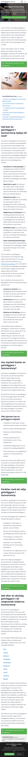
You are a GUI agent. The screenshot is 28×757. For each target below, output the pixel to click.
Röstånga (6, 666)
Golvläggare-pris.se (8, 2)
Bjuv (4, 649)
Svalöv (5, 672)
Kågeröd (6, 656)
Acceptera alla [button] (9, 754)
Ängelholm (6, 659)
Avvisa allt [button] (19, 754)
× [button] (26, 743)
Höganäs (6, 675)
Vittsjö (5, 669)
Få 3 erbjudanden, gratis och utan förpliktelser (14, 17)
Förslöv (5, 652)
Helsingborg (7, 662)
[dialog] (14, 749)
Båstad (5, 679)
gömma (20, 96)
